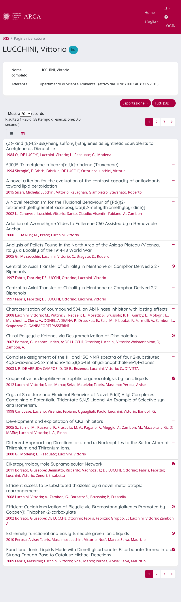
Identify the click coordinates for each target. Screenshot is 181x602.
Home (150, 12)
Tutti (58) (162, 103)
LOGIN (169, 25)
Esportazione (134, 103)
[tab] (11, 133)
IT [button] (166, 8)
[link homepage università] (53, 17)
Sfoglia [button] (150, 21)
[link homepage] (24, 17)
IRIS (6, 38)
